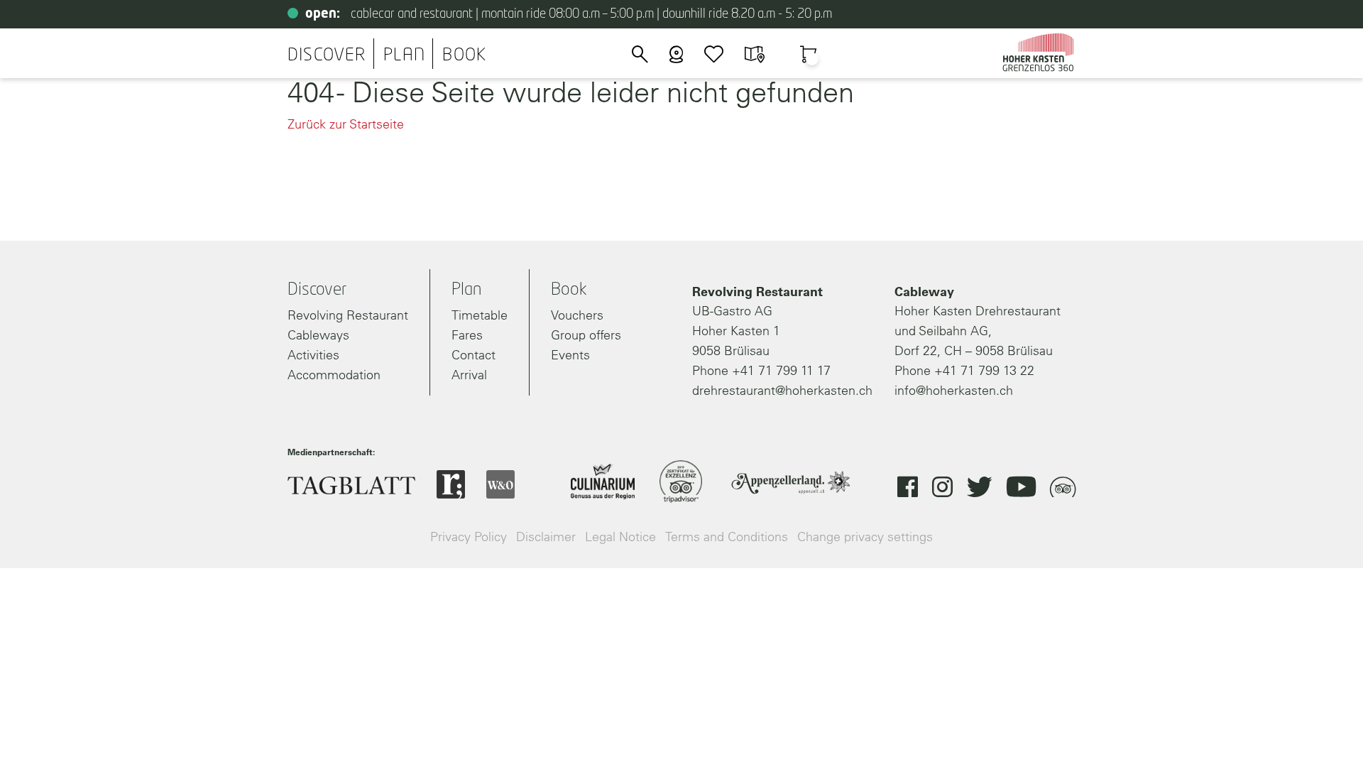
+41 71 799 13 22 (984, 370)
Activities (313, 355)
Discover (327, 55)
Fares (467, 335)
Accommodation (334, 374)
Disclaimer (546, 536)
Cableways (318, 335)
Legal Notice (620, 536)
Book (464, 55)
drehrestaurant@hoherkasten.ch (782, 390)
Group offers (586, 335)
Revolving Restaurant (348, 315)
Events (570, 355)
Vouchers (577, 315)
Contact (473, 355)
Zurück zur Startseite (346, 124)
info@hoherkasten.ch (953, 390)
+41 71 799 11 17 (781, 370)
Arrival (469, 374)
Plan (404, 55)
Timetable (479, 315)
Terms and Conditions (726, 536)
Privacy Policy (468, 536)
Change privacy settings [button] (865, 536)
